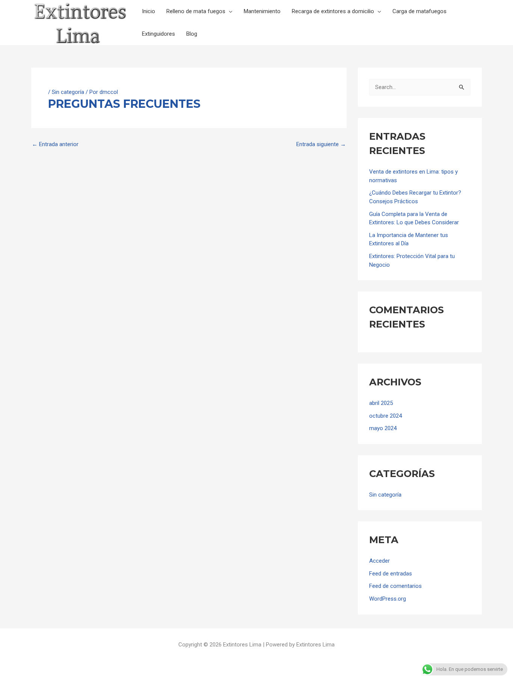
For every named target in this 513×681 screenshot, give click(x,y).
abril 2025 (381, 403)
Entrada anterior (55, 144)
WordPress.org (387, 598)
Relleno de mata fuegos (195, 11)
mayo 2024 (383, 428)
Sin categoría (68, 92)
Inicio (148, 11)
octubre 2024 (385, 415)
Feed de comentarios (395, 586)
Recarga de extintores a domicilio (333, 11)
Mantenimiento (262, 11)
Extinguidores (158, 33)
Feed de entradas (390, 573)
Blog (191, 33)
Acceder (379, 560)
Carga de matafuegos (419, 11)
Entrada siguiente (321, 144)
